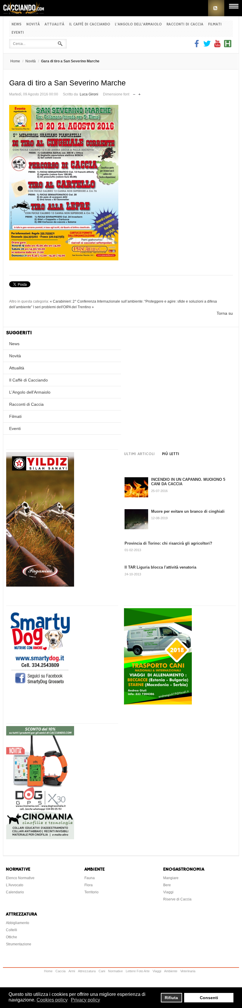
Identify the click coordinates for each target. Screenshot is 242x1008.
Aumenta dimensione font (139, 93)
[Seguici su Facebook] (197, 45)
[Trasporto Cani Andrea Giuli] (158, 703)
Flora (88, 885)
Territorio (91, 892)
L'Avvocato (14, 885)
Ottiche (11, 937)
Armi (71, 971)
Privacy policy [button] (85, 999)
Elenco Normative (20, 878)
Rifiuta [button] (171, 997)
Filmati (215, 24)
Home (15, 61)
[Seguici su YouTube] (217, 45)
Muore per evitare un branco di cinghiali (188, 511)
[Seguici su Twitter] (207, 45)
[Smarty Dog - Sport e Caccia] (40, 685)
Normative (115, 971)
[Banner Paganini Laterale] (40, 585)
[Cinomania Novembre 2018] (40, 837)
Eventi (18, 32)
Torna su (225, 313)
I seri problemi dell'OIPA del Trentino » (63, 307)
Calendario (15, 892)
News (17, 24)
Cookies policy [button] (52, 999)
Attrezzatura (87, 971)
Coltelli (11, 930)
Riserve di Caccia (177, 899)
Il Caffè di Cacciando (89, 24)
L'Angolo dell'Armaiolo (138, 24)
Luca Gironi (89, 94)
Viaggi (168, 892)
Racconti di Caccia (184, 24)
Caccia (60, 971)
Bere (167, 885)
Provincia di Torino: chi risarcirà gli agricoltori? (168, 543)
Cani (102, 971)
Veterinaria (187, 971)
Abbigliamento (17, 923)
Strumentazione (18, 944)
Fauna (89, 878)
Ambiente (170, 971)
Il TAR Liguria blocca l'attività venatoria (160, 567)
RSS (216, 8)
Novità (33, 24)
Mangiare (171, 878)
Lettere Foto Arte (138, 971)
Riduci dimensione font (134, 93)
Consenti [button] (209, 997)
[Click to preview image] (121, 182)
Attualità (54, 24)
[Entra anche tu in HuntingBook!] (228, 45)
